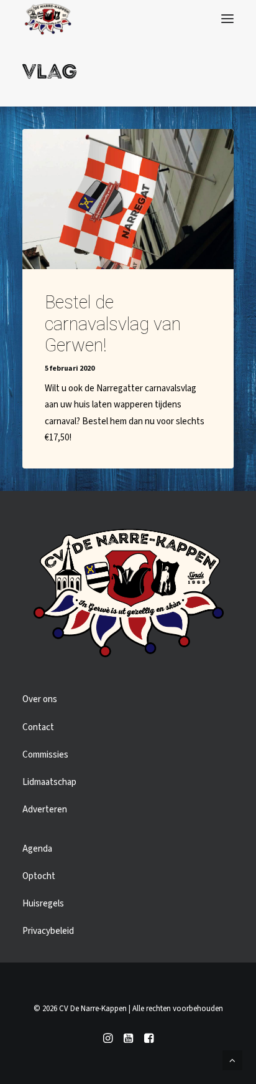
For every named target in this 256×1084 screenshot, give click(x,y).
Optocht (38, 876)
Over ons (39, 699)
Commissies (45, 754)
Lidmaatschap (49, 782)
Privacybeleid (48, 931)
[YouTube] (128, 1040)
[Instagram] (107, 1040)
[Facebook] (148, 1040)
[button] (227, 18)
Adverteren (44, 809)
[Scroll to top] (232, 1060)
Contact (38, 727)
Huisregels (43, 903)
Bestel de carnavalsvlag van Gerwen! (113, 324)
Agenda (37, 848)
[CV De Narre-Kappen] (47, 18)
